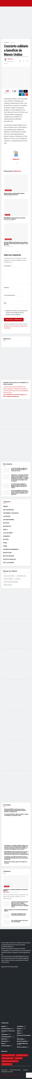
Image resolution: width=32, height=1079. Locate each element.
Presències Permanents (11, 549)
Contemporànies (8, 519)
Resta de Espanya (8, 556)
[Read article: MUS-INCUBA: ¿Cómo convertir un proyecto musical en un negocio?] (16, 207)
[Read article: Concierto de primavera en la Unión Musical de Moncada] (6, 915)
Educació (6, 523)
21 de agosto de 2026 (9, 246)
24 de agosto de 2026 (9, 196)
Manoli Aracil (6, 892)
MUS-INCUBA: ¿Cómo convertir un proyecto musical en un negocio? (14, 218)
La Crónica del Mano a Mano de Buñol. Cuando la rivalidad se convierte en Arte (19, 469)
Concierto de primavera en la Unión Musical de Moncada (18, 914)
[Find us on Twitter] (5, 970)
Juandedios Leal (21, 575)
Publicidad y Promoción (7, 1071)
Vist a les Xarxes (8, 562)
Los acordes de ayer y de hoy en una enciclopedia (19, 921)
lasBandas (6, 42)
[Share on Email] (26, 94)
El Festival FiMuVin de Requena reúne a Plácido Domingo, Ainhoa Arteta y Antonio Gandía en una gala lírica (16, 243)
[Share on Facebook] (21, 91)
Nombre (7, 287)
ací (18, 396)
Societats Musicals (9, 559)
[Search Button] (30, 3)
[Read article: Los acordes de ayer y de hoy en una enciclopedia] (6, 922)
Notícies (13, 42)
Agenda (5, 506)
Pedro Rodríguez (8, 578)
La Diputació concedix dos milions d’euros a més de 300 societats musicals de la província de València (16, 858)
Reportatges (7, 552)
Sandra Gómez (8, 584)
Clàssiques (8, 190)
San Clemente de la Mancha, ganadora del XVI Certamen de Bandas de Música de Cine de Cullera (19, 485)
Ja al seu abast (8, 533)
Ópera (5, 543)
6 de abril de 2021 (14, 892)
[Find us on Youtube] (11, 970)
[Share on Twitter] (25, 91)
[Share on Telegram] (23, 94)
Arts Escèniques (8, 509)
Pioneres (17, 578)
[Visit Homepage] (16, 3)
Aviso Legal (4, 1070)
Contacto (25, 1070)
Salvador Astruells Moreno (11, 581)
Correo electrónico (10, 295)
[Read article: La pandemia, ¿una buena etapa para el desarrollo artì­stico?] (16, 881)
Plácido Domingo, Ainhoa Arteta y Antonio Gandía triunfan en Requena (14, 194)
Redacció (10, 59)
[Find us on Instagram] (8, 970)
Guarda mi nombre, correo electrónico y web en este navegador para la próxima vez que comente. (17, 312)
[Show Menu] (2, 3)
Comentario (8, 266)
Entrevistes (7, 526)
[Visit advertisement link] (16, 23)
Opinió (5, 546)
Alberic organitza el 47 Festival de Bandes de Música (16, 910)
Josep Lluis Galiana (9, 575)
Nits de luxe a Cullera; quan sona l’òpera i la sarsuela (15, 862)
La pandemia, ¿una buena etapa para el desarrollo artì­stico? (15, 890)
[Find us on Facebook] (3, 343)
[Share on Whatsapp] (20, 94)
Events (5, 529)
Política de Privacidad (15, 1070)
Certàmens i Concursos (11, 513)
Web (5, 303)
